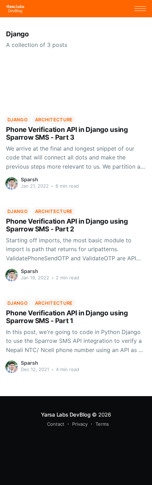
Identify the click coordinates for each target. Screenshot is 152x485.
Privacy (80, 424)
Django (17, 119)
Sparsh (29, 179)
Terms (102, 424)
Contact (55, 424)
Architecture (54, 119)
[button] (140, 8)
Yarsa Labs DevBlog (65, 414)
